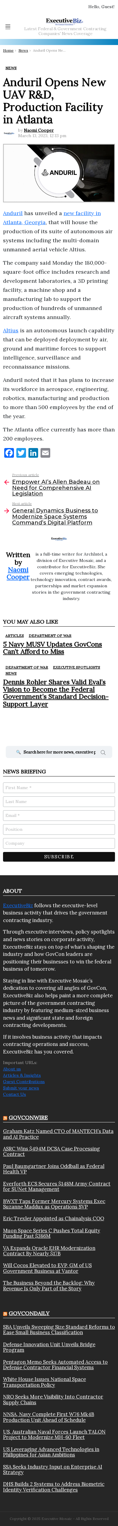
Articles (14, 635)
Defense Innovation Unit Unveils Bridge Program (49, 1347)
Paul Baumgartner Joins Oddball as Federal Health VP (53, 1169)
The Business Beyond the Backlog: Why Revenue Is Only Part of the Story (49, 1285)
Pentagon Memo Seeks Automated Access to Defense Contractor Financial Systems (55, 1364)
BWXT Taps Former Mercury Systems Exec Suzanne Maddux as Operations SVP (54, 1204)
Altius (10, 330)
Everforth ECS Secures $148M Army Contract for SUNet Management (56, 1186)
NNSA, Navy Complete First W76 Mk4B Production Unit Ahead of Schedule (48, 1417)
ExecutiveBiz (18, 905)
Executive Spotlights (76, 667)
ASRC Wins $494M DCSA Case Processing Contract (51, 1151)
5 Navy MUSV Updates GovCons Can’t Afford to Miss (52, 648)
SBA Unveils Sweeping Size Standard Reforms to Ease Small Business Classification (59, 1329)
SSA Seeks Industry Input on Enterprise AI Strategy (52, 1469)
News (11, 673)
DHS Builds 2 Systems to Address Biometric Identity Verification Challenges (53, 1486)
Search (103, 753)
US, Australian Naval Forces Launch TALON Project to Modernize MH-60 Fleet (54, 1434)
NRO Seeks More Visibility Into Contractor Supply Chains (53, 1399)
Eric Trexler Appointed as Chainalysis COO (53, 1218)
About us (12, 1069)
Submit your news (21, 1088)
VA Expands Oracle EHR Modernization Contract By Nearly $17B (49, 1251)
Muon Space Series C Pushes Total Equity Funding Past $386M (51, 1233)
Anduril (13, 213)
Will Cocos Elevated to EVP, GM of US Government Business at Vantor (47, 1268)
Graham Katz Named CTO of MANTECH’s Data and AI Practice (58, 1134)
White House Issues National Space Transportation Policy (44, 1382)
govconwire (28, 1117)
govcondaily (29, 1313)
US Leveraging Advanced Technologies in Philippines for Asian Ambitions (51, 1452)
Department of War (50, 635)
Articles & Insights (22, 1075)
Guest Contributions (24, 1081)
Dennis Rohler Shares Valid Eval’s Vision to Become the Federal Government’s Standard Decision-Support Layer (56, 693)
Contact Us (14, 1094)
